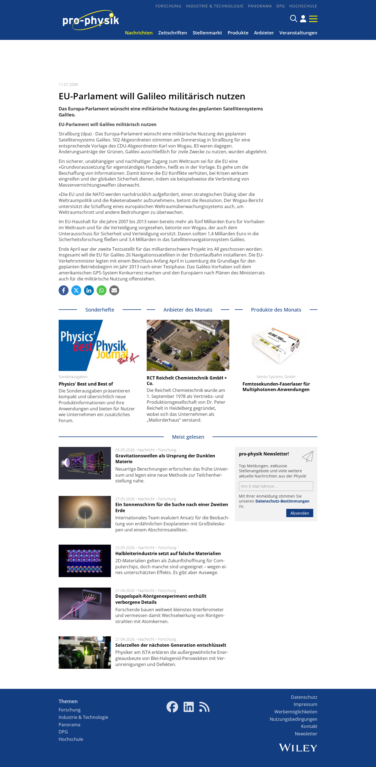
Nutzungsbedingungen (293, 719)
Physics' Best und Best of (86, 384)
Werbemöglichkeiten (295, 712)
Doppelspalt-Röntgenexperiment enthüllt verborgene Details (160, 599)
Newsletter (306, 734)
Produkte (238, 32)
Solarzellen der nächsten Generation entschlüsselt (170, 645)
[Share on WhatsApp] (102, 290)
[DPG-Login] (303, 18)
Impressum (305, 704)
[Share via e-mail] (114, 290)
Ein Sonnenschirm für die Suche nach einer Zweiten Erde (171, 507)
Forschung (168, 6)
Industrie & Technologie (215, 6)
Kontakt (309, 726)
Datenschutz (304, 697)
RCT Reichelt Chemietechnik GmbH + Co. (187, 380)
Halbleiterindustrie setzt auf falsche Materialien (168, 553)
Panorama (260, 6)
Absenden (299, 513)
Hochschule (303, 6)
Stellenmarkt (207, 32)
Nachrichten (139, 32)
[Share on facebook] (64, 290)
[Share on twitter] (76, 290)
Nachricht (146, 449)
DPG (280, 6)
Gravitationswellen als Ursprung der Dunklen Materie (165, 459)
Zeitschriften (172, 32)
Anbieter (264, 32)
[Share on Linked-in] (89, 290)
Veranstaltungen (298, 32)
